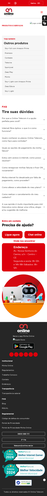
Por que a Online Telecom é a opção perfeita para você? (19, 119)
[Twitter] (21, 354)
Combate (8, 58)
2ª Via (23, 440)
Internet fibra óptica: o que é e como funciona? (19, 129)
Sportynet (9, 67)
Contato (5, 379)
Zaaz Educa (10, 86)
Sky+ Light (9, 91)
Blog (4, 404)
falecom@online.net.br (23, 446)
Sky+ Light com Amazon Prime (18, 82)
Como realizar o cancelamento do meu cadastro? (20, 195)
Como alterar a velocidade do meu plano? (21, 187)
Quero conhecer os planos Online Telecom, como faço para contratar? (22, 139)
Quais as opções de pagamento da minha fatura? (21, 149)
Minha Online (7, 366)
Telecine (8, 63)
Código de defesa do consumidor (16, 418)
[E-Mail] (31, 354)
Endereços (6, 384)
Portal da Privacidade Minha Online (16, 428)
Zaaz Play (9, 72)
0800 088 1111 (24, 434)
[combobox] (36, 3)
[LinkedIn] (35, 354)
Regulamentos (8, 370)
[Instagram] (16, 354)
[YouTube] (26, 354)
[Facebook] (11, 354)
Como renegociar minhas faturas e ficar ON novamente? (22, 169)
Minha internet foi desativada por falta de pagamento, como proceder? (21, 178)
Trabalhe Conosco (9, 375)
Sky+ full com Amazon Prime (17, 48)
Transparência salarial (11, 393)
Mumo (7, 77)
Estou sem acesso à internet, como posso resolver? (21, 159)
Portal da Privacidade (11, 423)
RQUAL (5, 408)
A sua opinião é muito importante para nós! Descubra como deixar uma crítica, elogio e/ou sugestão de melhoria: (22, 207)
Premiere (8, 53)
